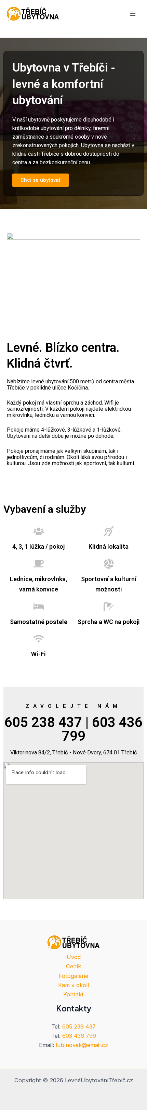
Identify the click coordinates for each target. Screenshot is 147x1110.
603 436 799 (79, 1035)
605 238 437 (79, 1026)
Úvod (74, 957)
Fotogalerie (73, 975)
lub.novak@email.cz (82, 1045)
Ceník (73, 966)
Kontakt (73, 994)
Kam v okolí (73, 985)
